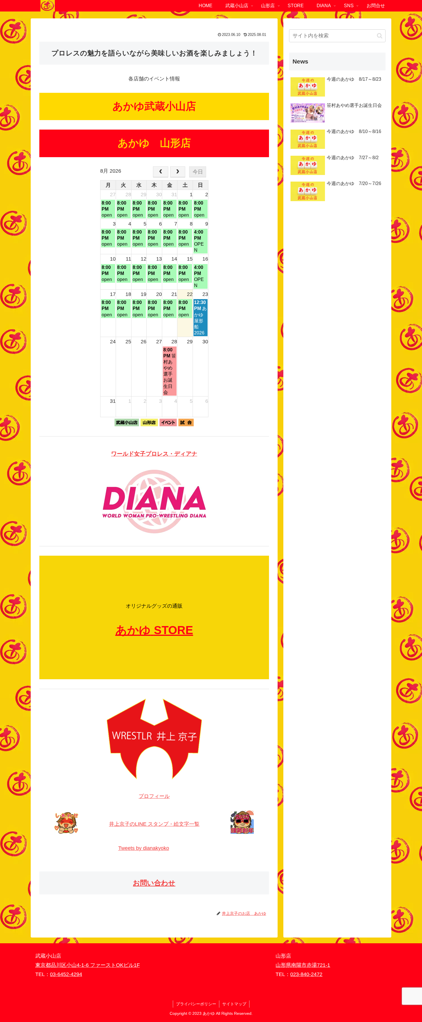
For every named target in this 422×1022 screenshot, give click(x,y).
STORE (173, 630)
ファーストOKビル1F (115, 965)
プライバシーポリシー (196, 1004)
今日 (198, 172)
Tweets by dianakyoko (143, 848)
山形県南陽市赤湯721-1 (303, 965)
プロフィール (154, 796)
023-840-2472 (306, 974)
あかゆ (133, 630)
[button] (380, 35)
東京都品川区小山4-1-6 (62, 965)
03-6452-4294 (66, 974)
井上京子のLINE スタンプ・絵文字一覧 (154, 824)
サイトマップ (234, 1004)
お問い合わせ (154, 883)
